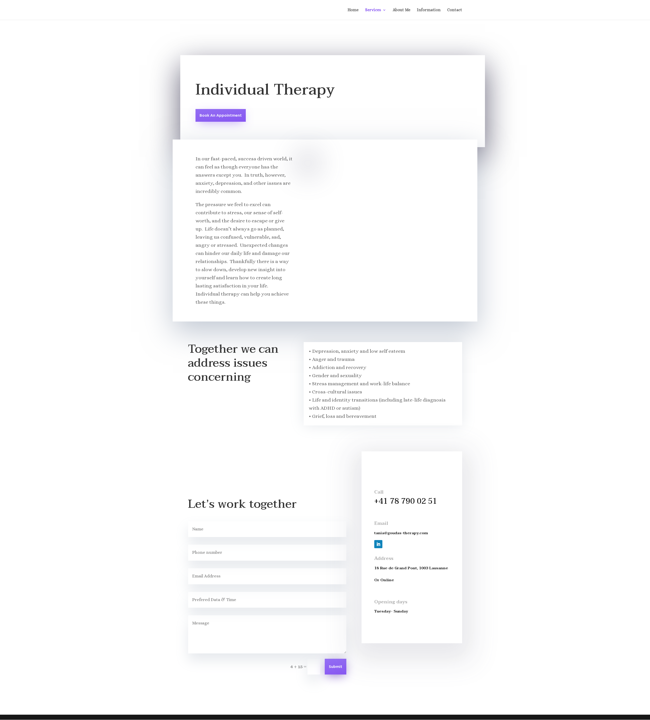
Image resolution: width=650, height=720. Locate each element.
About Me (401, 10)
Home (353, 10)
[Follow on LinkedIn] (378, 544)
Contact (454, 10)
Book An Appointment (221, 115)
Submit (335, 667)
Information (429, 10)
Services (373, 10)
